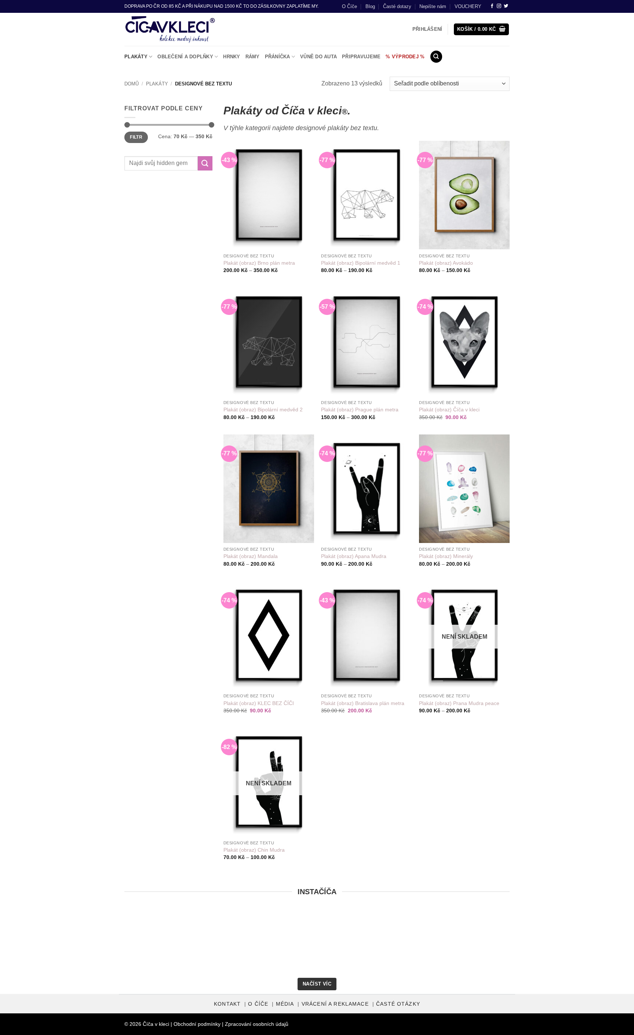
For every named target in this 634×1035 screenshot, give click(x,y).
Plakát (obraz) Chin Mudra (254, 850)
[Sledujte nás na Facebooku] (492, 6)
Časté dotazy (397, 6)
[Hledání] (436, 57)
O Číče (349, 6)
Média (285, 1004)
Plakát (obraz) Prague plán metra (359, 409)
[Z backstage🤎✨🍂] (263, 943)
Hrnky (231, 56)
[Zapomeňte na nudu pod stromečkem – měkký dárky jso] (582, 943)
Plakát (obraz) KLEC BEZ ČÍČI (258, 703)
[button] (481, 29)
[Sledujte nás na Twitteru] (506, 6)
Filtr (136, 137)
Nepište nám (432, 6)
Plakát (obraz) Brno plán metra (259, 263)
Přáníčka (277, 56)
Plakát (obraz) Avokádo (446, 263)
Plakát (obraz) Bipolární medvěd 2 (263, 409)
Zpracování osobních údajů (256, 1024)
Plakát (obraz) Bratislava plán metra (362, 703)
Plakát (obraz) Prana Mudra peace (459, 703)
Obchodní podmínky (197, 1024)
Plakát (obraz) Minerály (446, 556)
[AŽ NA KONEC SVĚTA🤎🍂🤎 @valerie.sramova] (370, 943)
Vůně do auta (318, 56)
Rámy (252, 56)
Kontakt (227, 1004)
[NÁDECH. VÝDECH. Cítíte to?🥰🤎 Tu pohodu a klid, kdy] (51, 943)
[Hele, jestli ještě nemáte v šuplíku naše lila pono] (476, 943)
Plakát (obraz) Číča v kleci (449, 409)
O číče (258, 1004)
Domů (131, 84)
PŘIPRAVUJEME (361, 56)
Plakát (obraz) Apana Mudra (353, 556)
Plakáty (135, 56)
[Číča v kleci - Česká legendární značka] (170, 29)
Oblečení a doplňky (185, 56)
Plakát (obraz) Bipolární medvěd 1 (360, 263)
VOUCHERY (468, 6)
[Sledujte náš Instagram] (499, 6)
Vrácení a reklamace (335, 1004)
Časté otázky (398, 1004)
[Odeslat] (205, 163)
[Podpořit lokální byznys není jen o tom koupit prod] (157, 943)
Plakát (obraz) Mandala (250, 556)
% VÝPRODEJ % (405, 56)
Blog (370, 6)
